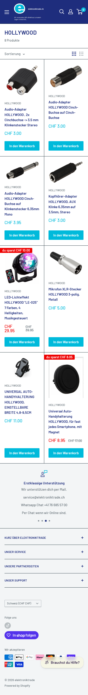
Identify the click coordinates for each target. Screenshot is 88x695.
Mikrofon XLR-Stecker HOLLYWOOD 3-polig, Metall (65, 294)
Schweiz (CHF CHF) (19, 603)
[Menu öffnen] (7, 12)
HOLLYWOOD (13, 103)
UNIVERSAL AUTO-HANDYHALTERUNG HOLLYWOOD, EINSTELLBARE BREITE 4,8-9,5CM (19, 402)
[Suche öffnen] (61, 11)
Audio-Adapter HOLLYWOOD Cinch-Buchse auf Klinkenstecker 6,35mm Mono (22, 203)
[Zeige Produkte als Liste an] (81, 54)
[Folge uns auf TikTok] (8, 625)
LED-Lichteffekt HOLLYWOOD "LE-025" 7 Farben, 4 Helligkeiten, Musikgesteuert (21, 307)
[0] (80, 11)
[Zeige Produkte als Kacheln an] (74, 54)
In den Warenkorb (22, 146)
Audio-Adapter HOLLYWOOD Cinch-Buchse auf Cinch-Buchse (63, 110)
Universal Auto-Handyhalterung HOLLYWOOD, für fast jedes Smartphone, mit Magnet (65, 421)
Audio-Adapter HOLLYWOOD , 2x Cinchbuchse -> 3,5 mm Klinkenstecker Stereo (21, 117)
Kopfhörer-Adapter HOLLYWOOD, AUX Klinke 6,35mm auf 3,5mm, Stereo (63, 204)
